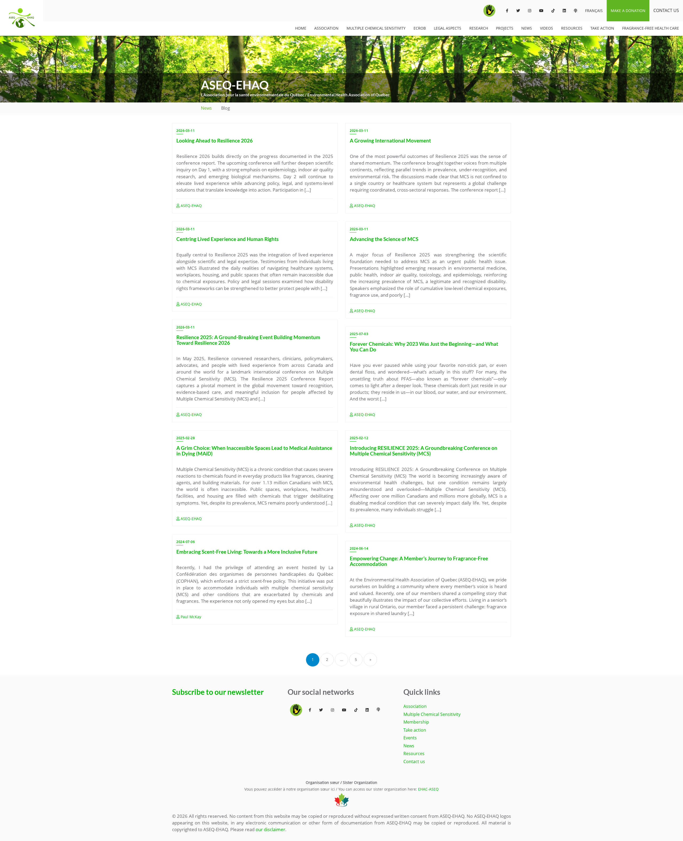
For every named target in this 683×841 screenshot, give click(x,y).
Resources (571, 28)
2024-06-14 (359, 548)
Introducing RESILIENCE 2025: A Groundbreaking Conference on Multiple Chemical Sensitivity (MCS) (423, 451)
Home (300, 28)
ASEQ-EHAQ (191, 205)
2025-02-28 (185, 438)
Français (594, 10)
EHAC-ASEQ (428, 789)
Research (478, 28)
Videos (546, 28)
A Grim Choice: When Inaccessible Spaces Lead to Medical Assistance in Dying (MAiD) (254, 451)
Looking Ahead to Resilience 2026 (214, 140)
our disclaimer (270, 829)
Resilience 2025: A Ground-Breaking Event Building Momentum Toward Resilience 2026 (248, 340)
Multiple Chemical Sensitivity (376, 28)
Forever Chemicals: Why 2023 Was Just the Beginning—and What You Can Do (424, 346)
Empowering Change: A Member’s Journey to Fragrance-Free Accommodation (419, 561)
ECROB (420, 28)
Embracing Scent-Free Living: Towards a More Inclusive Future (246, 552)
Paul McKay (190, 616)
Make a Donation (628, 10)
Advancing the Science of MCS (384, 239)
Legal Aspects (447, 28)
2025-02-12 (359, 438)
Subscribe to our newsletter (218, 692)
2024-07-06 (185, 541)
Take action (414, 730)
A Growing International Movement (390, 140)
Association (326, 28)
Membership (416, 722)
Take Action (602, 28)
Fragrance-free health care (650, 28)
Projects (504, 28)
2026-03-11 (185, 130)
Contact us (666, 10)
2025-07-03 (359, 334)
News (526, 28)
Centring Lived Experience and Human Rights (227, 239)
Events (410, 738)
